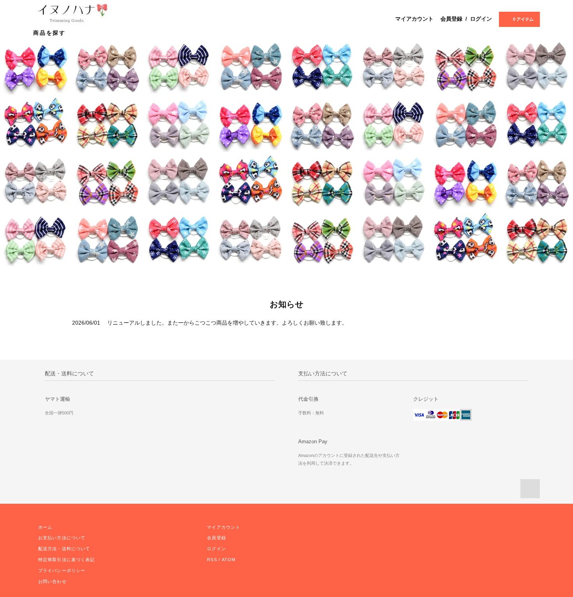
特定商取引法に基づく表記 (66, 559)
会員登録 (451, 19)
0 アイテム (523, 19)
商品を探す (51, 33)
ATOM (228, 559)
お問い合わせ (52, 581)
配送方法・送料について (64, 548)
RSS (212, 559)
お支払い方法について (61, 537)
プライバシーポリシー (61, 570)
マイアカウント (414, 19)
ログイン (481, 19)
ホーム (45, 527)
